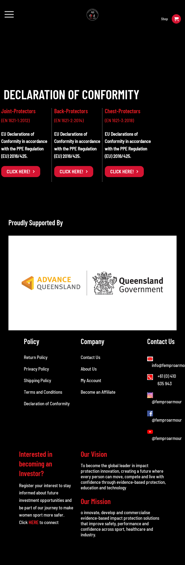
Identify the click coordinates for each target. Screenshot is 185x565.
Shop (164, 19)
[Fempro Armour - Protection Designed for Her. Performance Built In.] (92, 14)
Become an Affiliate (98, 392)
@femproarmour (167, 401)
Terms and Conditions (43, 392)
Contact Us (90, 357)
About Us (89, 369)
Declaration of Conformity (47, 403)
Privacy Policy (36, 369)
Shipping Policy (37, 380)
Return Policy (35, 357)
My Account (91, 380)
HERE (34, 522)
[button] (9, 14)
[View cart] (176, 19)
